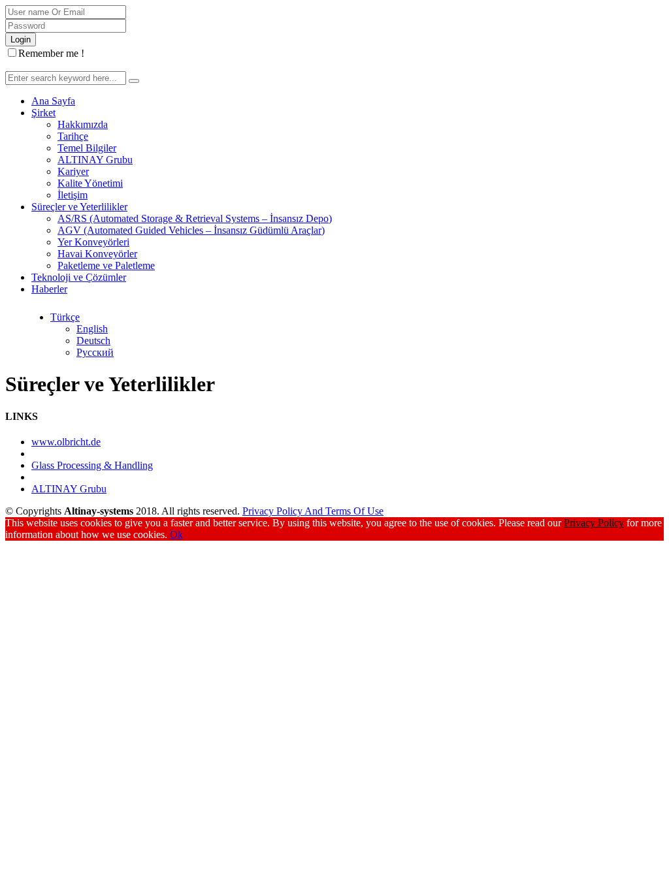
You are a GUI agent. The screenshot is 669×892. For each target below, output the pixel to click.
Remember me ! (51, 53)
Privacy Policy (594, 522)
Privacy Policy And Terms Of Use (312, 511)
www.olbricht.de (66, 441)
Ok (176, 534)
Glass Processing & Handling (92, 465)
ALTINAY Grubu (68, 488)
